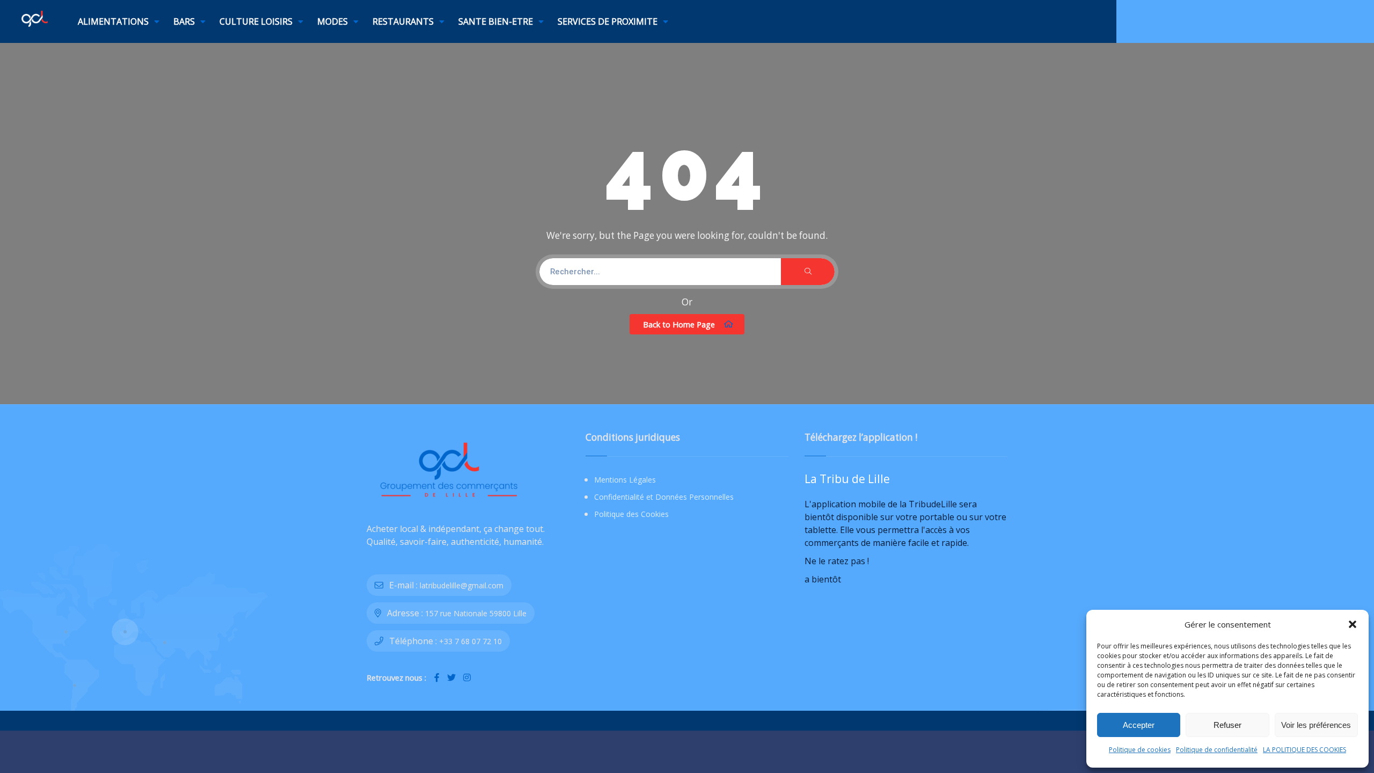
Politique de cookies (1140, 749)
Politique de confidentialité (1217, 749)
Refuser (1227, 725)
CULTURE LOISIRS (256, 21)
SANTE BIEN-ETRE (495, 21)
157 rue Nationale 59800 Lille (476, 613)
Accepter (1138, 725)
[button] (1352, 624)
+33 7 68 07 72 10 (470, 641)
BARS (184, 21)
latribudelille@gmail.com (461, 585)
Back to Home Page (679, 324)
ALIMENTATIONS (113, 21)
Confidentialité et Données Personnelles (664, 497)
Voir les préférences (1316, 725)
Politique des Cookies (631, 514)
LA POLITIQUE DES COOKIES (1304, 749)
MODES (332, 21)
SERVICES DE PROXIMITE (607, 21)
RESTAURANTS (403, 21)
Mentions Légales (625, 480)
